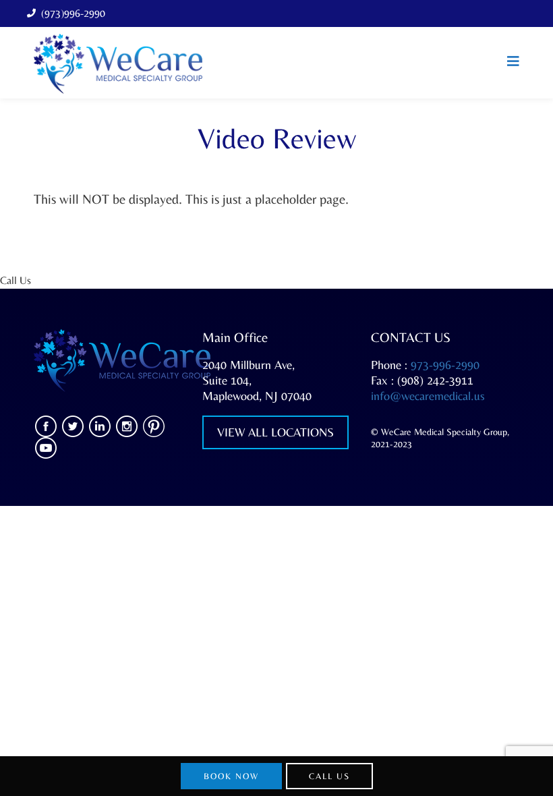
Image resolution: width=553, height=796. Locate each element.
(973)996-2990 (73, 13)
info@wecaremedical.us (428, 396)
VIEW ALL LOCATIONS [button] (275, 432)
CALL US (329, 776)
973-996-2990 (445, 365)
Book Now (231, 776)
